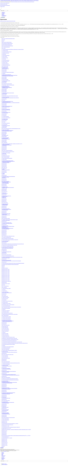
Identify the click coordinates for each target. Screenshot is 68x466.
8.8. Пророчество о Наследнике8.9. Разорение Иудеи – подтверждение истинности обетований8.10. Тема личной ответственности (9, 388)
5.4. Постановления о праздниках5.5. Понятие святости (6, 125)
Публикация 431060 (4, 172)
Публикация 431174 (4, 233)
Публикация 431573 (4, 408)
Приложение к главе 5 (4, 440)
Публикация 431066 (4, 175)
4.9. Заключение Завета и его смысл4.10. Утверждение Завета (6, 112)
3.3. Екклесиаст (3, 309)
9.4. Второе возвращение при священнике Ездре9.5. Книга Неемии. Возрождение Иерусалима (7, 247)
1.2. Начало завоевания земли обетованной (7, 158)
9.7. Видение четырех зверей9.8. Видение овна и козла (5, 410)
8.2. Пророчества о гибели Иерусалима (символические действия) (10, 378)
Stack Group (4, 451)
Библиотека (3, 456)
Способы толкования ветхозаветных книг (7, 44)
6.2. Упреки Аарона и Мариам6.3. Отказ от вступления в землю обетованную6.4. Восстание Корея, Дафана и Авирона (7, 130)
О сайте (3, 459)
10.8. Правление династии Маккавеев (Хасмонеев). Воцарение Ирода (10, 264)
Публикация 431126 (4, 207)
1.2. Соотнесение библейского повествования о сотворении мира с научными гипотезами (12, 49)
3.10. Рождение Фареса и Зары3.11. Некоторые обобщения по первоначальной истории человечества (10, 97)
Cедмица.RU (2, 447)
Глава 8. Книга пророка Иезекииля (6, 377)
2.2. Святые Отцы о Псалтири (5, 297)
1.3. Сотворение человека (5, 50)
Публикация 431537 (4, 390)
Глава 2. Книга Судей (4, 167)
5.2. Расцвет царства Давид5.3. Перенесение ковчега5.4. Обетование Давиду (5, 204)
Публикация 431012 (4, 149)
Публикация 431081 (4, 184)
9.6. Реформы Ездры (4, 250)
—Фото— (3, 14)
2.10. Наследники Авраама (5, 79)
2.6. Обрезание (3, 73)
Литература (3, 446)
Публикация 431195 (4, 242)
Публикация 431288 (4, 282)
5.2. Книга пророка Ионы (5, 355)
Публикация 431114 (4, 201)
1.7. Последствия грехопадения (5, 55)
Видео (2, 454)
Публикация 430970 (4, 127)
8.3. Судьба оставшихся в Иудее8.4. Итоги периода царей (5, 241)
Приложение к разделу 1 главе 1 (5, 269)
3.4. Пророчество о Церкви (5, 333)
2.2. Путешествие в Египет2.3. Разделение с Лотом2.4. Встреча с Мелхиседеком (5, 68)
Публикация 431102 (4, 194)
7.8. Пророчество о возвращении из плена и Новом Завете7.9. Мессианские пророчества (9, 371)
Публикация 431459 (4, 353)
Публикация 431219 (4, 253)
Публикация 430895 (4, 91)
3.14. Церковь (3, 345)
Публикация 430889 (4, 89)
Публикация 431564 (4, 404)
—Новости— (3, 12)
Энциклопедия (3, 455)
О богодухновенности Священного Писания (7, 43)
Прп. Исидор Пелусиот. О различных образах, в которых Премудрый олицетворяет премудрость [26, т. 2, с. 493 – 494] (16, 435)
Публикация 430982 (4, 133)
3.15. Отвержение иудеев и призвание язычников (8, 346)
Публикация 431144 (4, 217)
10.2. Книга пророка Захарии (5, 418)
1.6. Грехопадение (4, 54)
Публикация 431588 (4, 416)
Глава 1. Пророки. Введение (5, 315)
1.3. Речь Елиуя (3, 289)
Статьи (2, 453)
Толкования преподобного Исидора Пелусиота (7, 424)
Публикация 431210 (4, 249)
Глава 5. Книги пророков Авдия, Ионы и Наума (7, 354)
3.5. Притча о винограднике (5, 334)
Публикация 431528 (4, 385)
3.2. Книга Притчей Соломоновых (6, 308)
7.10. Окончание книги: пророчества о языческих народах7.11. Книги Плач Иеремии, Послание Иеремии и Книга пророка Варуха (10, 374)
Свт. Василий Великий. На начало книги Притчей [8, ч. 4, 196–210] (10, 423)
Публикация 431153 (4, 221)
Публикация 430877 (4, 82)
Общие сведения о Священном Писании (7, 42)
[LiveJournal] (2, 17)
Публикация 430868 (4, 78)
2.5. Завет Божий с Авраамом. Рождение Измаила (8, 72)
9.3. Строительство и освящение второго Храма (7, 246)
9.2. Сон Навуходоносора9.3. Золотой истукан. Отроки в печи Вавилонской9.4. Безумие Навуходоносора (8, 402)
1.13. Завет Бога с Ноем (4, 62)
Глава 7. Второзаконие (4, 142)
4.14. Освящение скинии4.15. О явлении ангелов (5, 119)
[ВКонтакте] (1, 17)
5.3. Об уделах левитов (4, 124)
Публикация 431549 (4, 396)
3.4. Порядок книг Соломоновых (6, 310)
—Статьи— (3, 13)
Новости (3, 452)
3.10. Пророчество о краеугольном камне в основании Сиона (9, 340)
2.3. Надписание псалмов (5, 298)
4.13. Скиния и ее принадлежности (6, 117)
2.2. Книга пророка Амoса (5, 326)
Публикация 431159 (4, 224)
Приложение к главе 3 (4, 430)
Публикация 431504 (4, 373)
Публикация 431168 (4, 231)
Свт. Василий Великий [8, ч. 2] (5, 436)
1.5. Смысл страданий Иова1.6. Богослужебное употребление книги (7, 292)
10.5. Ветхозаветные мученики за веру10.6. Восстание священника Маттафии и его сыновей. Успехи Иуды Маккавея (11, 260)
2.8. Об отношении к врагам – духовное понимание (8, 304)
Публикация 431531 (4, 386)
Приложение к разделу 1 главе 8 (5, 275)
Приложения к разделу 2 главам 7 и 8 (6, 281)
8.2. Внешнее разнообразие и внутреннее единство (8, 151)
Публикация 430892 (4, 90)
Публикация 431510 (4, 376)
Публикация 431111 (4, 200)
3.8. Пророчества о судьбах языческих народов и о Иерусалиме (9, 338)
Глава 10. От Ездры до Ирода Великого (6, 254)
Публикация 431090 (4, 189)
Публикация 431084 (4, 185)
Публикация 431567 (4, 405)
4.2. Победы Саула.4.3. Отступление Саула (4, 193)
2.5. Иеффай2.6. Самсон (3, 173)
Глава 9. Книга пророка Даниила (6, 400)
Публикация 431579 (4, 411)
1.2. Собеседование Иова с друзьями (6, 288)
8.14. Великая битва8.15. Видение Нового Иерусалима (6, 397)
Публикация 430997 (4, 141)
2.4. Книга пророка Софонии (5, 328)
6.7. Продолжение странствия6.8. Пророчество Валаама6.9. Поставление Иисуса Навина (6, 138)
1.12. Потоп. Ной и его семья (5, 61)
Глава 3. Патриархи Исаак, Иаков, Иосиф (7, 83)
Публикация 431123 (4, 206)
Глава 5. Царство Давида (5, 202)
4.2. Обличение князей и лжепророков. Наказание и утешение (9, 350)
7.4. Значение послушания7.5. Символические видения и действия (7, 365)
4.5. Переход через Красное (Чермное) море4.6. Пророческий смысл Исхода (7, 106)
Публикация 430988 (4, 136)
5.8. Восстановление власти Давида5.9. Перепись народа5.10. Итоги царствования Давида (6, 214)
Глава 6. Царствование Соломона (6, 218)
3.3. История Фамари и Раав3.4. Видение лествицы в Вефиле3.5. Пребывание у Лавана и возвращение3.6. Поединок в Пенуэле (7, 87)
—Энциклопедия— (4, 15)
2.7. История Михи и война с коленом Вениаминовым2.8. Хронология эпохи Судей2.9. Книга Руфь (8, 177)
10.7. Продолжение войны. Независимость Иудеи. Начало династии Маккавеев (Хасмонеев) (13, 263)
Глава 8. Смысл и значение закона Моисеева (7, 150)
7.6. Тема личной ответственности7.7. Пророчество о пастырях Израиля (6, 368)
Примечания (3, 265)
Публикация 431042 (4, 163)
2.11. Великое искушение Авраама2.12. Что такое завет (6, 81)
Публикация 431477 (4, 360)
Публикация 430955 (4, 120)
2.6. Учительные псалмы (5, 302)
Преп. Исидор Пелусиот (5, 442)
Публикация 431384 (4, 322)
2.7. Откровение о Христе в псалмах (6, 303)
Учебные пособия (2, 6)
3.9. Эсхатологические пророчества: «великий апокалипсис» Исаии (10, 339)
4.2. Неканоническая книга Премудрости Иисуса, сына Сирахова (9, 314)
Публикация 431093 (4, 190)
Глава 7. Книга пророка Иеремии (6, 361)
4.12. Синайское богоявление (5, 116)
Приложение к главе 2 (4, 422)
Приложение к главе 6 (4, 441)
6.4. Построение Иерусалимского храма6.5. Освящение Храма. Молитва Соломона (7, 223)
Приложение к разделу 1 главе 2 (5, 270)
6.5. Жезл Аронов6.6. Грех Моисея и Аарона (5, 135)
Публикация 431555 (4, 399)
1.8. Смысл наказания (4, 56)
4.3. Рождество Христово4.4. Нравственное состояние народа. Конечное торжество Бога (9, 351)
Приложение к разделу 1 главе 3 (5, 271)
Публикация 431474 (4, 359)
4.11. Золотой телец (4, 115)
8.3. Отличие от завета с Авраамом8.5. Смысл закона (6, 153)
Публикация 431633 (4, 434)
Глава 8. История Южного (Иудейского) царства (7, 238)
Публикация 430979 (4, 132)
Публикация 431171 (4, 232)
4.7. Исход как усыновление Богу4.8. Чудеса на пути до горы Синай (6, 109)
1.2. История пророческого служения (6, 316)
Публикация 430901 (4, 94)
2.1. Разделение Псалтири (5, 296)
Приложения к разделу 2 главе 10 (6, 283)
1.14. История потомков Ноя (5, 63)
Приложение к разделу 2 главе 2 (5, 276)
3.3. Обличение (3, 332)
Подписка (3, 457)
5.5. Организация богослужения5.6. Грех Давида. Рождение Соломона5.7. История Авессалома (6, 209)
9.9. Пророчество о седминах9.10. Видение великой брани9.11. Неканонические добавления (6, 413)
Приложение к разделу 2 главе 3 (5, 277)
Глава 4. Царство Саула (4, 191)
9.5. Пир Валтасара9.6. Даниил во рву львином (5, 407)
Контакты (3, 458)
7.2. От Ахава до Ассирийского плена (6, 237)
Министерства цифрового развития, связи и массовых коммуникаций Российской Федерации (22, 1)
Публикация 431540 (4, 391)
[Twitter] (3, 17)
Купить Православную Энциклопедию (5, 5)
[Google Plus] (4, 17)
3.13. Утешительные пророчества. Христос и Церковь (8, 344)
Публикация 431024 (4, 154)
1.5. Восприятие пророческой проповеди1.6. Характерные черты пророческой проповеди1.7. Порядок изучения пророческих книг (7, 321)
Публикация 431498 (4, 370)
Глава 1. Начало (3, 48)
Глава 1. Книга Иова (4, 287)
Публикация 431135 (4, 212)
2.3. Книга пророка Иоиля (5, 327)
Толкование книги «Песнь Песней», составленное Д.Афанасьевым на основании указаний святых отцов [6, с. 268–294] (16, 429)
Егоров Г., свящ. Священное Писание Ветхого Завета (8, 38)
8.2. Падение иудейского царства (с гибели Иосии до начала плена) (10, 239)
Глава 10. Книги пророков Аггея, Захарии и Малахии (8, 417)
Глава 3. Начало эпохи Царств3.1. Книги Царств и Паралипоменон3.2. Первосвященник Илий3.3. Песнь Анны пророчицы (6, 182)
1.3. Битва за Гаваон (4, 159)
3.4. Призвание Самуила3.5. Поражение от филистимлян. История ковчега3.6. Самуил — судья (8, 187)
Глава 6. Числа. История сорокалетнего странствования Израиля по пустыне (11, 128)
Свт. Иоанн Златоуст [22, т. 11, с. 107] (6, 428)
